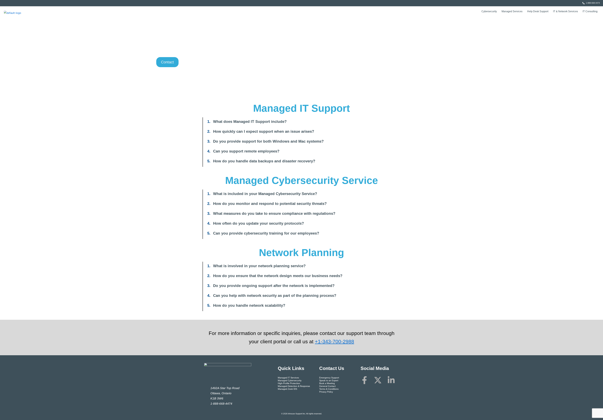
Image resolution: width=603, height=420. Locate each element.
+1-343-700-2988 (334, 341)
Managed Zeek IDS (287, 389)
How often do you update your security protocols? (258, 223)
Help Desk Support (537, 11)
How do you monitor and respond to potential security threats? (270, 203)
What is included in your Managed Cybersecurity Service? (265, 194)
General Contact (327, 386)
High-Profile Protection (289, 383)
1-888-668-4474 (221, 403)
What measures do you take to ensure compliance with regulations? (274, 213)
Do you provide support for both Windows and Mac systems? (268, 141)
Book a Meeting (327, 383)
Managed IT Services (288, 377)
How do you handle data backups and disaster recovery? (264, 161)
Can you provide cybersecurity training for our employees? (266, 233)
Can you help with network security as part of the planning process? (274, 295)
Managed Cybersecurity (290, 380)
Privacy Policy (326, 392)
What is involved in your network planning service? (259, 266)
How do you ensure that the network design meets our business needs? (277, 276)
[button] (301, 121)
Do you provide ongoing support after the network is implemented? (274, 286)
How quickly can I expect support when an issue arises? (263, 131)
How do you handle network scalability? (249, 305)
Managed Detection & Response (294, 386)
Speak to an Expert (328, 380)
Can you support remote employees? (246, 151)
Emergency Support (329, 377)
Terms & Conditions (329, 389)
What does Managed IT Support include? (250, 121)
